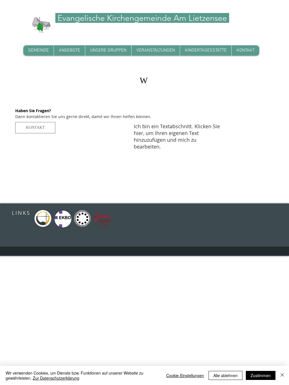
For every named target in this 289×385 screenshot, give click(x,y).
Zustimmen (261, 375)
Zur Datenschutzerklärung (56, 378)
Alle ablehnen (225, 375)
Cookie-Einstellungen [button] (185, 375)
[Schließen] (282, 375)
